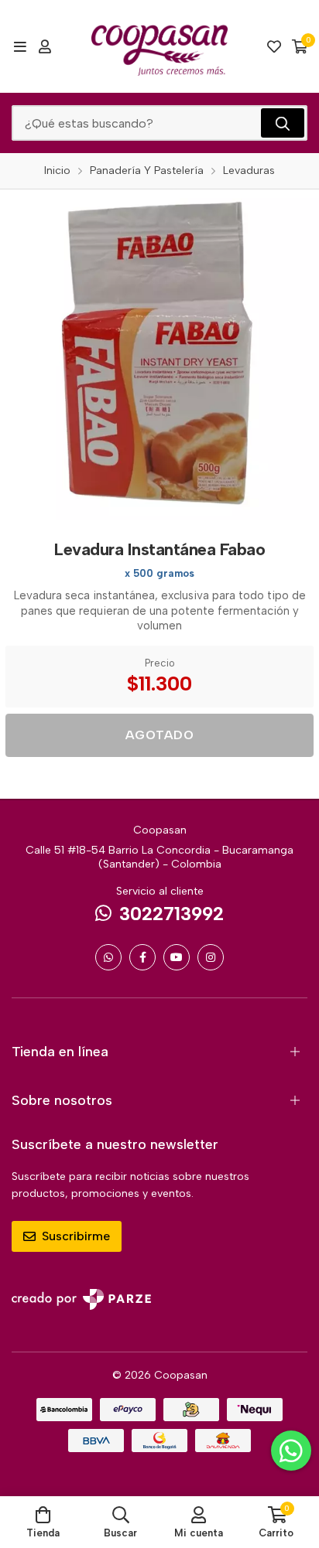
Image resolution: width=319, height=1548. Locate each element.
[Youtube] (176, 957)
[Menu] (20, 46)
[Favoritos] (274, 46)
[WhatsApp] (108, 957)
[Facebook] (142, 957)
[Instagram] (210, 957)
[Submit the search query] (282, 123)
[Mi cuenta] (45, 46)
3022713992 (171, 913)
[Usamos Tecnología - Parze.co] (81, 1299)
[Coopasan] (159, 46)
